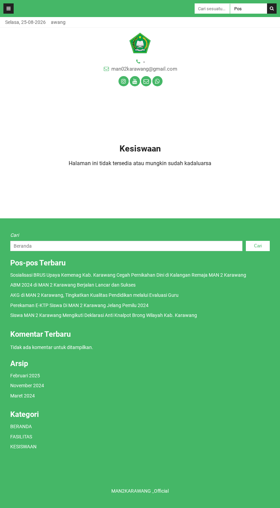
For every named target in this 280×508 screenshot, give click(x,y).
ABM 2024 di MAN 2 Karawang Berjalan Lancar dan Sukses (73, 285)
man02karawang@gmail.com (144, 69)
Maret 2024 (22, 395)
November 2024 (27, 385)
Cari (14, 235)
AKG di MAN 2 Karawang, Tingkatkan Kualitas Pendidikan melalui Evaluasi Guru (94, 295)
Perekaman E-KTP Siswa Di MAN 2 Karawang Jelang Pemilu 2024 (79, 305)
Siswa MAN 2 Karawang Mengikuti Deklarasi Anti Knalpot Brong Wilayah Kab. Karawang (103, 315)
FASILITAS (21, 436)
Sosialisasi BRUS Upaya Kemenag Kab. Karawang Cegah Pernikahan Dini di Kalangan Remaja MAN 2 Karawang (128, 275)
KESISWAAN (23, 446)
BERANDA (21, 426)
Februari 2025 (25, 375)
